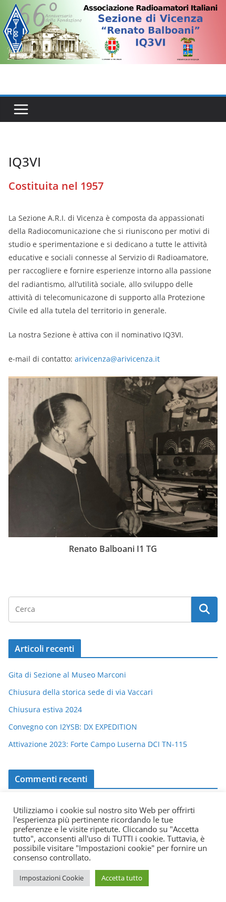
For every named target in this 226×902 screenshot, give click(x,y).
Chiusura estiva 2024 (45, 709)
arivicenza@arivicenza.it (117, 359)
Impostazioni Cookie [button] (51, 878)
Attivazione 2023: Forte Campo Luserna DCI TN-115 (97, 744)
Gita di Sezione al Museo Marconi (67, 675)
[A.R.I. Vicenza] (113, 7)
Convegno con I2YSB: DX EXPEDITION (72, 727)
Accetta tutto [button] (121, 878)
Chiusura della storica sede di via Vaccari (80, 692)
